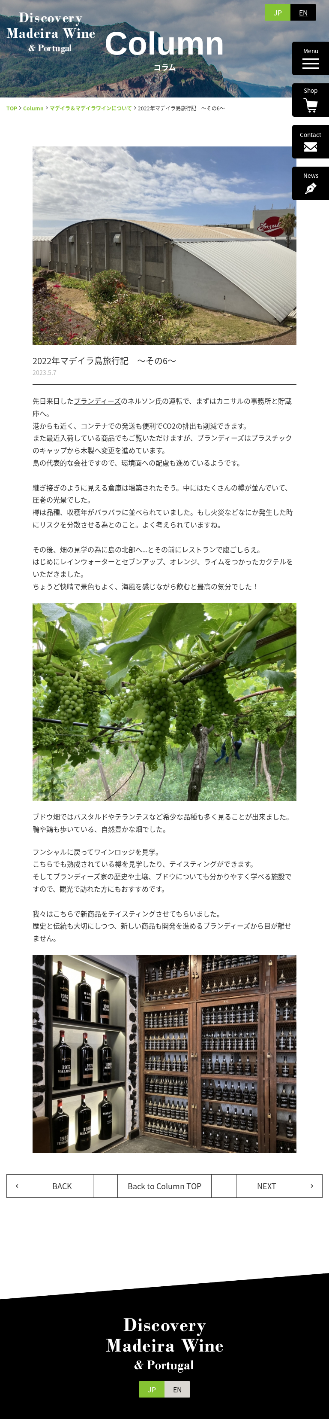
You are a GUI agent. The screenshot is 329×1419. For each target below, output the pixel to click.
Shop (310, 91)
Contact (310, 135)
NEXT (266, 1185)
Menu (310, 51)
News (310, 176)
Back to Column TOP (164, 1185)
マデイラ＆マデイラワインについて (91, 108)
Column (33, 108)
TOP (11, 108)
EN (303, 12)
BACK (62, 1185)
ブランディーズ (97, 401)
